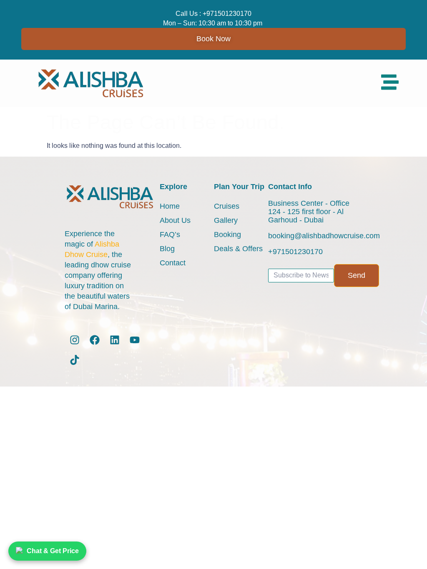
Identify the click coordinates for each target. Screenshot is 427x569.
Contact (173, 263)
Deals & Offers (238, 249)
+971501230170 (227, 13)
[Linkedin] (115, 340)
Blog (167, 249)
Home (170, 206)
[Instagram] (75, 340)
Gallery (226, 220)
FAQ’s (170, 234)
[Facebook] (95, 340)
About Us (175, 220)
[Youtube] (135, 340)
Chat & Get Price (53, 550)
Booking (227, 234)
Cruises (226, 206)
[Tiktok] (75, 360)
